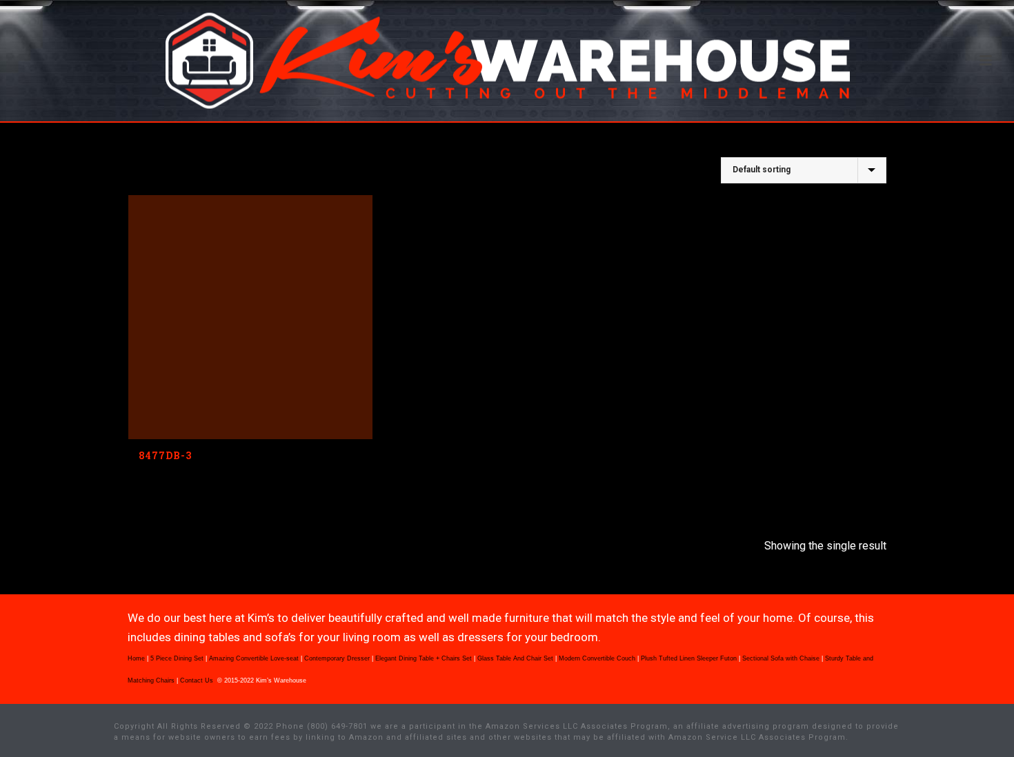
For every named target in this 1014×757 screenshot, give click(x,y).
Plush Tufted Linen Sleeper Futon (689, 658)
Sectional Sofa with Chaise (780, 658)
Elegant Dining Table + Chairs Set (423, 658)
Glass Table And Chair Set (515, 658)
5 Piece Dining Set (176, 658)
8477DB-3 (165, 455)
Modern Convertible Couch (597, 658)
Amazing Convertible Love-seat (254, 658)
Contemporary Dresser (337, 658)
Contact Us (197, 680)
